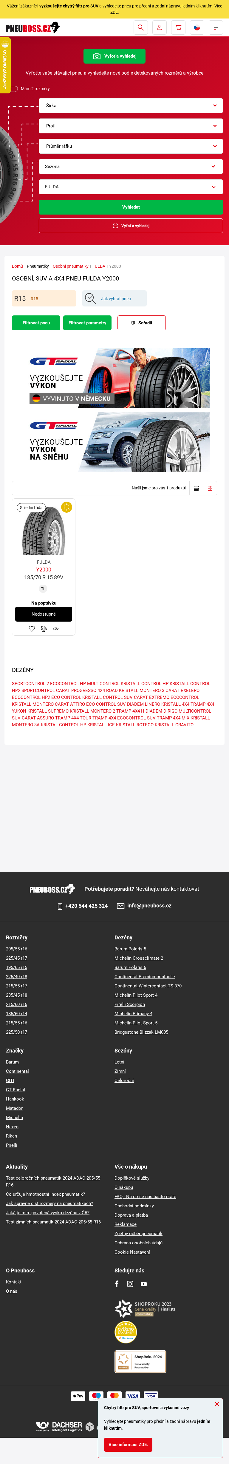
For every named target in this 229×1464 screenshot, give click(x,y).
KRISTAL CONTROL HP (63, 725)
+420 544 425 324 (86, 906)
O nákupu (123, 1187)
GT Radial (15, 1089)
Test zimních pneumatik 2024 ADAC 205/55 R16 (53, 1222)
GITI (10, 1080)
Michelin (14, 1117)
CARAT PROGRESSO (76, 690)
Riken (11, 1136)
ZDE (114, 12)
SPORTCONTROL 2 (30, 683)
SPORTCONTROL (38, 690)
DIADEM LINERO (143, 704)
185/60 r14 (16, 1013)
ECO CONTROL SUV (106, 704)
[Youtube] (143, 1284)
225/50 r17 (16, 1032)
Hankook (15, 1099)
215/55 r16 (16, 1023)
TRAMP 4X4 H (130, 711)
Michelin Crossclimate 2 (138, 958)
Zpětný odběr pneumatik (138, 1233)
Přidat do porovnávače (44, 629)
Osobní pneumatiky (71, 266)
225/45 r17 (16, 958)
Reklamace (125, 1224)
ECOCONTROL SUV (136, 718)
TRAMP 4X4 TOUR (73, 718)
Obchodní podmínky (134, 1206)
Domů (17, 266)
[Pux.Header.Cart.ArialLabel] (178, 27)
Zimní (120, 1071)
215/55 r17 (16, 986)
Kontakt (13, 1282)
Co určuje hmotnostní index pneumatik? (45, 1194)
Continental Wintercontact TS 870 (148, 986)
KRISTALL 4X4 (175, 704)
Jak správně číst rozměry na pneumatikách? (49, 1203)
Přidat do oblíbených (32, 629)
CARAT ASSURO (38, 718)
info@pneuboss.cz (149, 906)
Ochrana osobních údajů (138, 1243)
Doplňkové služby (131, 1178)
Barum (12, 1062)
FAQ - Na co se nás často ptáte (145, 1196)
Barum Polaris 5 (130, 949)
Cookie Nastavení (132, 1252)
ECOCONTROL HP (68, 683)
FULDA (98, 266)
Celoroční (124, 1080)
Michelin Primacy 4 (133, 1013)
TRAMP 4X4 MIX (173, 718)
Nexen (12, 1126)
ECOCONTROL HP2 (31, 697)
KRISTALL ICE (101, 725)
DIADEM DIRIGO (161, 711)
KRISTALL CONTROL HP (144, 683)
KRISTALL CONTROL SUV (107, 697)
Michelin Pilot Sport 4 (135, 995)
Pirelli (11, 1145)
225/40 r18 (16, 976)
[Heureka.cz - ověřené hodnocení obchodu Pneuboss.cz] (128, 1331)
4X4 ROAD (108, 690)
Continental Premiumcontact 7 (144, 976)
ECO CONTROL (66, 697)
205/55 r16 (16, 949)
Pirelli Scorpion (129, 1004)
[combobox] (131, 105)
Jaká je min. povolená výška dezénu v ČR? (47, 1212)
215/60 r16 (16, 1004)
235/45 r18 (16, 995)
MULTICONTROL (103, 683)
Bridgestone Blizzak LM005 (141, 1032)
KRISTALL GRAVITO (174, 725)
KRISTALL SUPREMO (48, 711)
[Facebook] (117, 1284)
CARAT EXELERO (182, 690)
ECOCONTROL (185, 697)
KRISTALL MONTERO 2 (92, 711)
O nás (11, 1291)
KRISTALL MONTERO (33, 704)
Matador (14, 1108)
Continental (17, 1071)
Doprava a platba (131, 1215)
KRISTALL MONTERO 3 (141, 690)
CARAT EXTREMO (151, 697)
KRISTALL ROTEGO (135, 725)
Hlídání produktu (56, 629)
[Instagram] (130, 1284)
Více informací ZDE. (128, 1444)
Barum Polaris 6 (130, 967)
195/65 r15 (16, 967)
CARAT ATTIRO (70, 704)
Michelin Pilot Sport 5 (135, 1023)
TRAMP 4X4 (104, 718)
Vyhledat (131, 207)
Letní (119, 1062)
